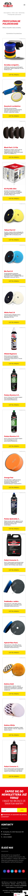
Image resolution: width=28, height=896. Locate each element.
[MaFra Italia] (8, 5)
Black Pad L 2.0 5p (11, 147)
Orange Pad (8, 478)
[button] (24, 5)
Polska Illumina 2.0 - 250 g (14, 436)
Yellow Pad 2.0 (9, 230)
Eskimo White (9, 725)
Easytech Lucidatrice (12, 106)
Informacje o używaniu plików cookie (12, 890)
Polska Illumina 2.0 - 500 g (14, 395)
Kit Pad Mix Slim (10, 189)
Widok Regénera (10, 354)
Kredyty (22, 892)
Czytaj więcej (14, 74)
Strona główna (7, 12)
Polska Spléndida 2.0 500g (14, 519)
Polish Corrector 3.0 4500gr (15, 560)
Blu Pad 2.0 (8, 271)
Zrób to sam (15, 12)
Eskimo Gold (9, 684)
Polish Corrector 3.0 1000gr (14, 766)
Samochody (21, 12)
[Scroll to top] (25, 893)
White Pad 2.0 (9, 312)
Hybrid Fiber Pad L (11, 643)
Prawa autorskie (15, 892)
